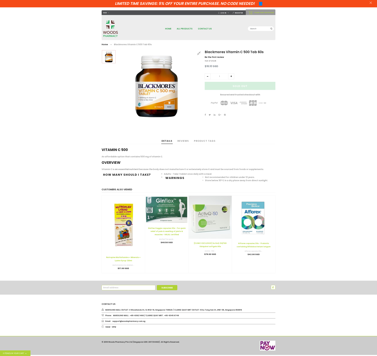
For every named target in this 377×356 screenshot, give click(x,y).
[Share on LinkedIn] (214, 114)
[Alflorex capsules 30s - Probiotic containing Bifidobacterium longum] (253, 217)
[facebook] (273, 287)
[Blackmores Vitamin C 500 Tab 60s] (109, 56)
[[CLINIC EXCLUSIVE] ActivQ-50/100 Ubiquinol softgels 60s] (210, 217)
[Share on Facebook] (205, 114)
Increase (231, 76)
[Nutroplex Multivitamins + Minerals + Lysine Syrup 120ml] (123, 224)
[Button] (166, 248)
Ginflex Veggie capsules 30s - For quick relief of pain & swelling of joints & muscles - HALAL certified (167, 231)
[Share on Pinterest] (225, 114)
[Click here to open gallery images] (199, 53)
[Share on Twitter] (210, 114)
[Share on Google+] (219, 114)
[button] (208, 76)
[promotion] (371, 3)
